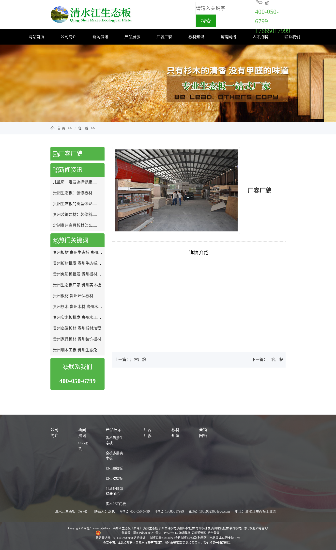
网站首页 (36, 37)
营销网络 (228, 37)
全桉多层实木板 (114, 455)
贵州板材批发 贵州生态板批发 (79, 263)
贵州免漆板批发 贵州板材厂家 (79, 274)
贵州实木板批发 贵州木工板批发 (81, 317)
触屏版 (202, 538)
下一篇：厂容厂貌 (267, 359)
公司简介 (68, 37)
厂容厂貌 (164, 37)
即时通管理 (198, 533)
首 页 (61, 128)
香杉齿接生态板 (114, 440)
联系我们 (292, 37)
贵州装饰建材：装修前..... (75, 214)
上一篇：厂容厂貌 (130, 359)
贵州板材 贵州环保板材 (73, 296)
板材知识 (196, 37)
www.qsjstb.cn (101, 528)
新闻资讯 (100, 37)
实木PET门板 (116, 504)
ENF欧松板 (114, 478)
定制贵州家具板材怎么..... (75, 225)
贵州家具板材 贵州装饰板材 (77, 339)
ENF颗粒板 (114, 468)
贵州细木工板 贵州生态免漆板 (79, 350)
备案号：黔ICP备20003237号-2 (142, 533)
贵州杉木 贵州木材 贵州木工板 (79, 307)
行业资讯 (83, 446)
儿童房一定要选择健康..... (75, 182)
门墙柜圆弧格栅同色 (114, 491)
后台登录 (213, 533)
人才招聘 (260, 37)
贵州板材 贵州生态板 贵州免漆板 (81, 252)
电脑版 (214, 538)
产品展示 (132, 37)
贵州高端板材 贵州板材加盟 (77, 328)
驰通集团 (185, 533)
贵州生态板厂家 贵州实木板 (77, 285)
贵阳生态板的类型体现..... (75, 204)
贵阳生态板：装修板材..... (75, 193)
